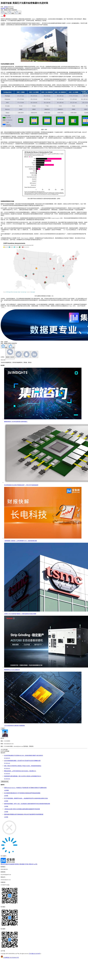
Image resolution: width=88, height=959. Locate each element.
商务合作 (31, 864)
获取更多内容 (4, 781)
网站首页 (3, 864)
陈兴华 (6, 6)
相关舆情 (3, 8)
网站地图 (22, 864)
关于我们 (26, 864)
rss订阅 (35, 864)
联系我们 (17, 864)
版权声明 (7, 864)
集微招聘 (12, 864)
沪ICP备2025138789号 (34, 953)
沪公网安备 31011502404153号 (11, 957)
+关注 (2, 728)
